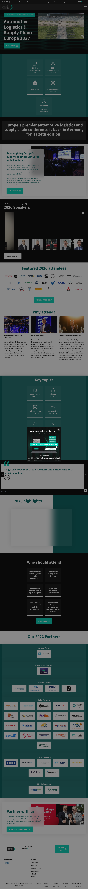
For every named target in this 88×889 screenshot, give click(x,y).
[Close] (58, 429)
